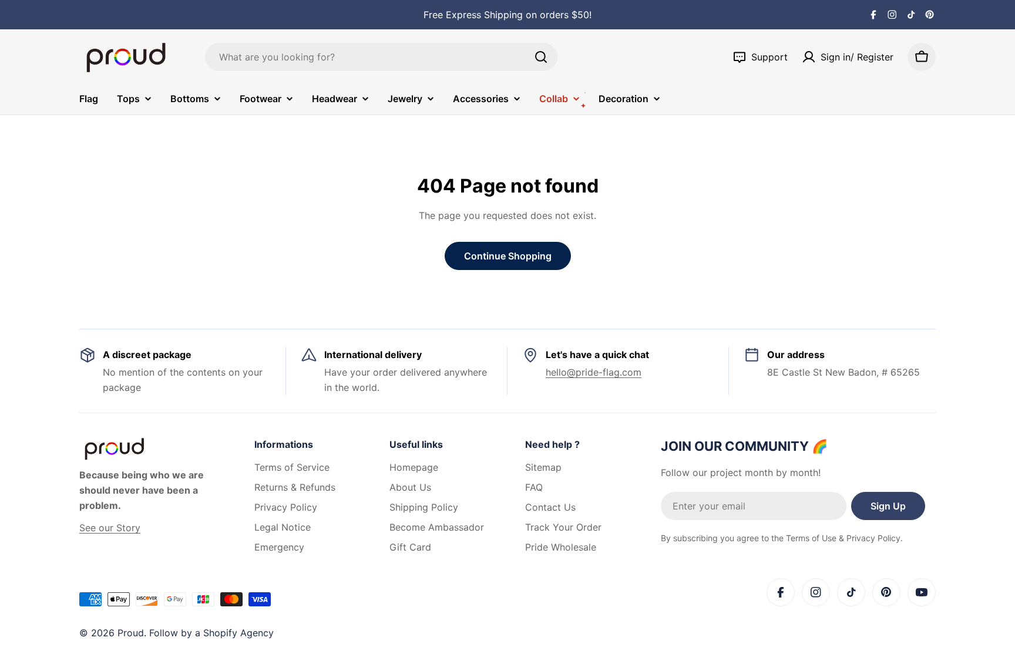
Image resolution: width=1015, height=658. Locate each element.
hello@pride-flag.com (593, 372)
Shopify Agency (238, 633)
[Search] (541, 57)
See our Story (109, 528)
